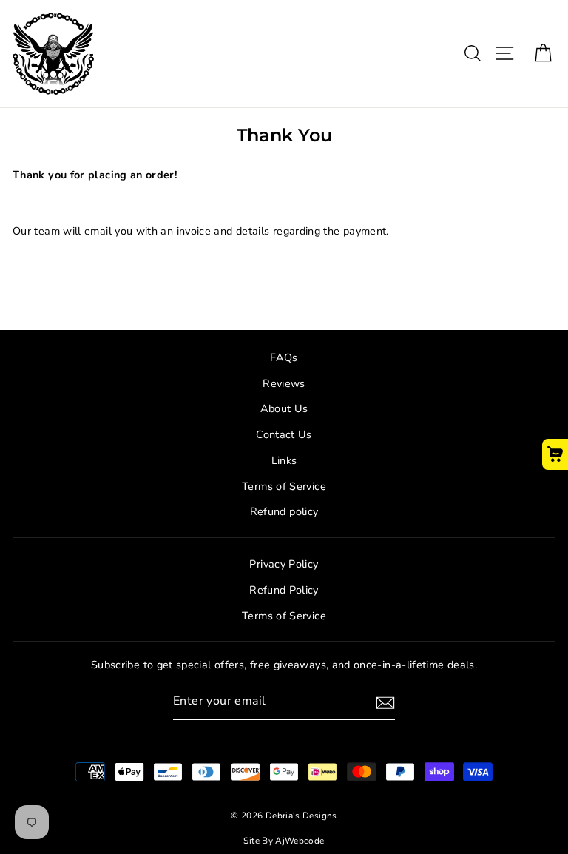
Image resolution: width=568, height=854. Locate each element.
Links (284, 460)
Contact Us (284, 434)
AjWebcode (299, 841)
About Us (284, 408)
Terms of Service (284, 486)
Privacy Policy (283, 564)
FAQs (283, 357)
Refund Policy (284, 589)
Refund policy (284, 511)
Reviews (284, 383)
